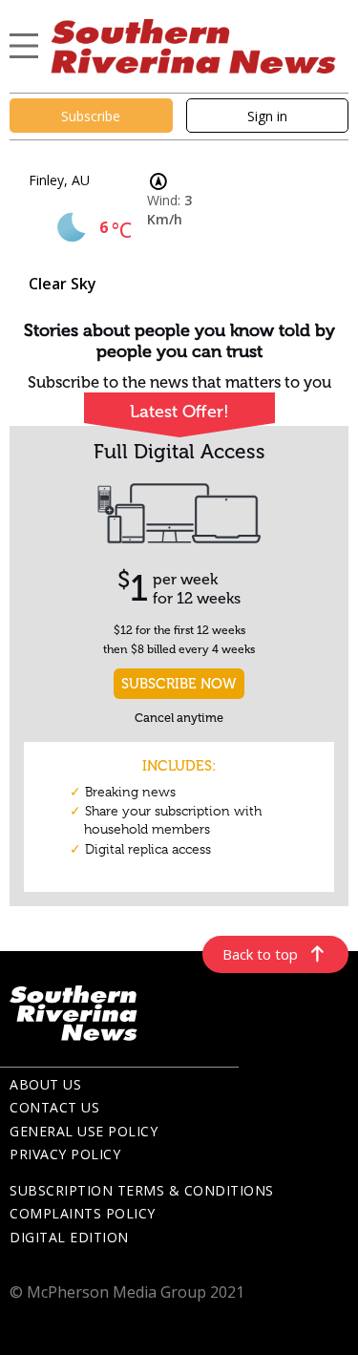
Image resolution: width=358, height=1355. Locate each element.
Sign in (267, 116)
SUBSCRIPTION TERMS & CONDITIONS (142, 1190)
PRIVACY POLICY (65, 1154)
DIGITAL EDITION (69, 1237)
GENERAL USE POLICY (84, 1131)
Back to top (260, 953)
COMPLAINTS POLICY (83, 1213)
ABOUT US (45, 1084)
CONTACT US (54, 1107)
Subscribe (90, 116)
